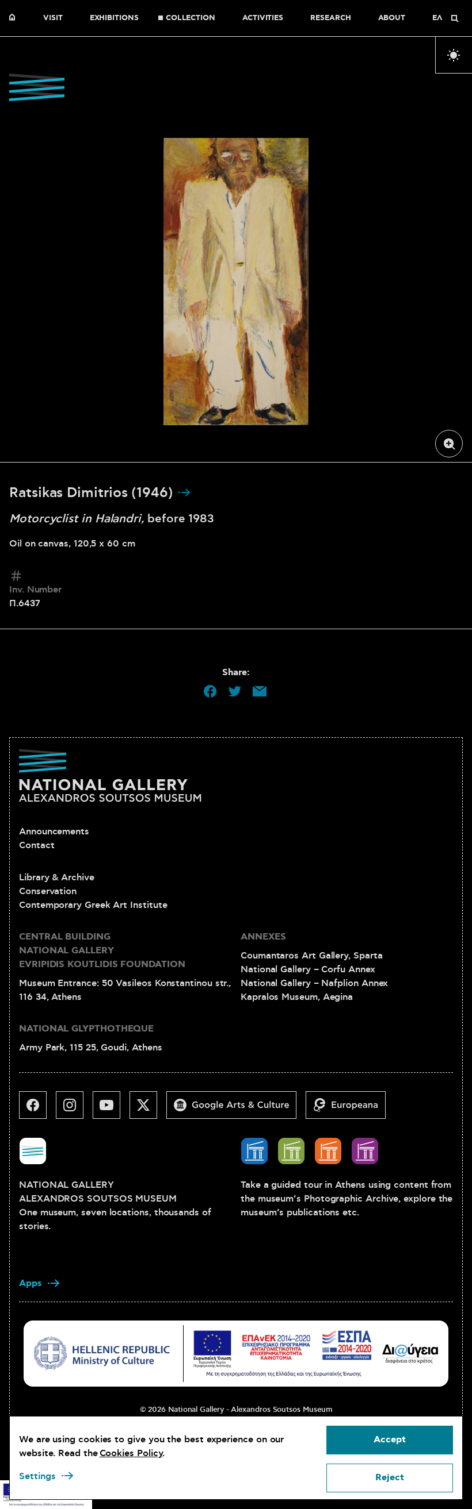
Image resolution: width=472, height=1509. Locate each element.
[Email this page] (259, 691)
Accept (390, 1440)
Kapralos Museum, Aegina (297, 997)
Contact (36, 845)
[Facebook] (37, 1109)
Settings (37, 1476)
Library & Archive (56, 877)
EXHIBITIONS (114, 18)
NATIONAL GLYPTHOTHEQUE (86, 1029)
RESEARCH (330, 18)
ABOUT (392, 18)
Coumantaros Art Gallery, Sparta (312, 955)
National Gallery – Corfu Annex (308, 969)
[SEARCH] (455, 18)
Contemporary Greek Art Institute (93, 905)
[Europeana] (350, 1109)
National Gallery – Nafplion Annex (314, 983)
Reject (389, 1478)
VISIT (53, 18)
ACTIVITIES (262, 18)
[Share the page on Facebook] (210, 691)
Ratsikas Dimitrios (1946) (93, 493)
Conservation (48, 891)
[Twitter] (148, 1109)
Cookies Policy (131, 1453)
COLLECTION (190, 18)
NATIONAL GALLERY (15, 18)
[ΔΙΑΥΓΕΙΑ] (410, 1353)
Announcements (54, 831)
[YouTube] (111, 1109)
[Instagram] (74, 1109)
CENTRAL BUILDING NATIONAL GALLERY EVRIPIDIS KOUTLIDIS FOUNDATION (102, 951)
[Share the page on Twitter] (235, 691)
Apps (30, 1283)
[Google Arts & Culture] (236, 1109)
